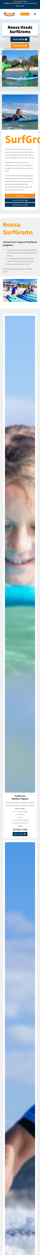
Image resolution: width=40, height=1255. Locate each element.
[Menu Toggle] (35, 14)
